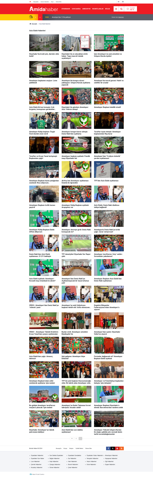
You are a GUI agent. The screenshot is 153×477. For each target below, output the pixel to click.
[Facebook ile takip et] (108, 448)
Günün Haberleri (45, 1)
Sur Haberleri (72, 458)
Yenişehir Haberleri (92, 458)
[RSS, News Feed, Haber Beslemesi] (121, 448)
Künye (65, 448)
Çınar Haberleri (72, 467)
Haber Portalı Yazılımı (38, 474)
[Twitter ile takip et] (112, 448)
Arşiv (52, 1)
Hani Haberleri (72, 461)
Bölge (107, 9)
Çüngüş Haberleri (55, 464)
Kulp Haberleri (54, 461)
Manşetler (35, 1)
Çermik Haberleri (36, 464)
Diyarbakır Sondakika (74, 455)
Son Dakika (76, 9)
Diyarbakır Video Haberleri (95, 455)
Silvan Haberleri (54, 467)
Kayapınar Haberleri (111, 458)
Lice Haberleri (35, 461)
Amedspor (86, 9)
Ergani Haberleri (110, 464)
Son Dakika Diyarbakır (56, 455)
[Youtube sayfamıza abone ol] (117, 448)
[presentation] (35, 17)
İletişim (71, 448)
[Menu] (116, 9)
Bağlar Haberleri (55, 458)
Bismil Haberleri (73, 464)
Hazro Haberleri (91, 461)
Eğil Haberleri (109, 461)
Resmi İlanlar (97, 9)
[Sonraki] (80, 438)
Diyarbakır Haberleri (37, 455)
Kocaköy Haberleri (36, 467)
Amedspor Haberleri (111, 455)
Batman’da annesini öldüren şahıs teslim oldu (66, 17)
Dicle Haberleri (91, 464)
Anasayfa (34, 24)
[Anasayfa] (30, 1)
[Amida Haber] (43, 9)
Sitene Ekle (58, 1)
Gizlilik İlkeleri (79, 448)
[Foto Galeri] (123, 2)
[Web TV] (119, 2)
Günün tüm (118, 17)
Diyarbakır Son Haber (37, 458)
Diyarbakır (66, 9)
